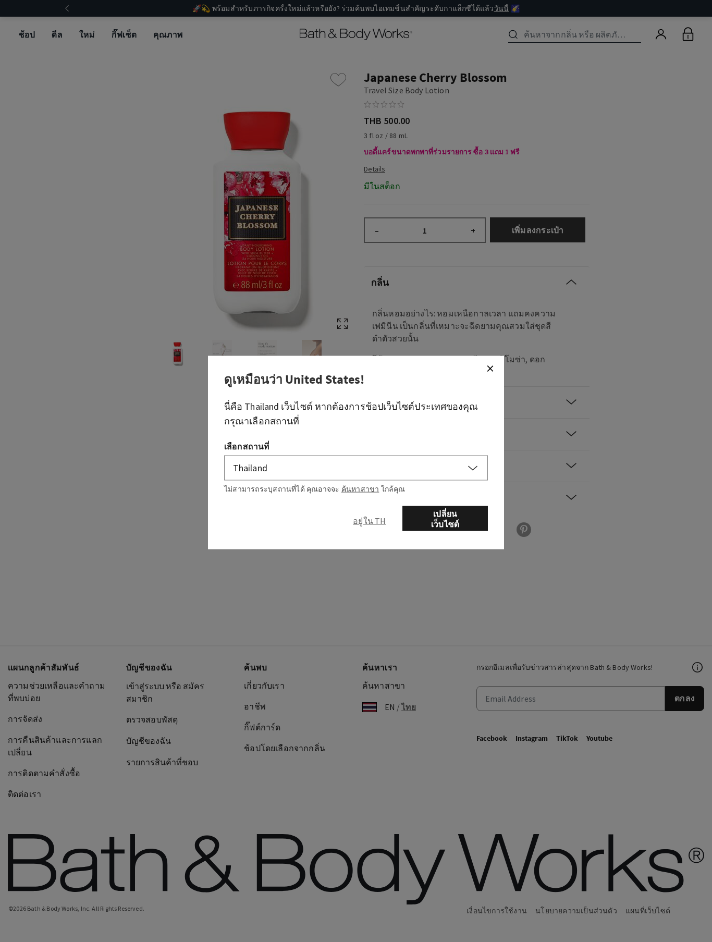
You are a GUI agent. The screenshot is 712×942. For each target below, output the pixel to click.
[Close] (489, 368)
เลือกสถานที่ (246, 446)
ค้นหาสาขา (360, 489)
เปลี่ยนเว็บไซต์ (445, 518)
